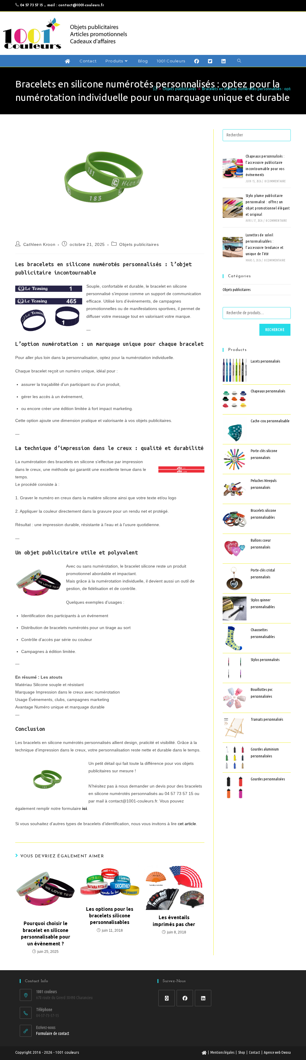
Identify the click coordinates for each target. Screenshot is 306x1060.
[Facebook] (185, 998)
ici (84, 808)
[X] (166, 998)
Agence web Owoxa (277, 1052)
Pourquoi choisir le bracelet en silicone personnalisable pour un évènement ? (45, 933)
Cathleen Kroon (39, 244)
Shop (241, 1052)
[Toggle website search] (239, 61)
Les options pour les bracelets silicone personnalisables (109, 915)
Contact (254, 1052)
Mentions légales (222, 1052)
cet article (187, 823)
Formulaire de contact (52, 1033)
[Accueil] (155, 89)
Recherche (274, 330)
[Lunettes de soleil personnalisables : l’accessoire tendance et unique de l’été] (233, 247)
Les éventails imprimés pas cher (174, 921)
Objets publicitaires (139, 244)
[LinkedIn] (203, 998)
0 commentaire (275, 181)
